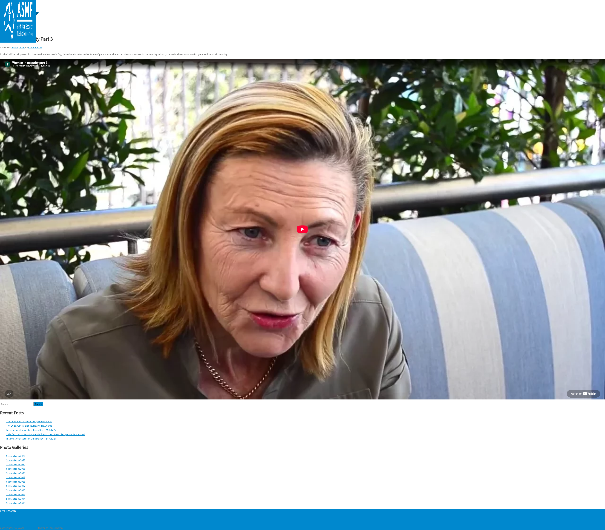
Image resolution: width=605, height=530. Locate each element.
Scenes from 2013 (15, 503)
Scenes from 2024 (15, 455)
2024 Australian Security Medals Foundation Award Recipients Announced (45, 434)
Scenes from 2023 (15, 460)
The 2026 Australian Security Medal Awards (29, 421)
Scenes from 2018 (15, 481)
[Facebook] (1, 519)
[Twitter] (3, 519)
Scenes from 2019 (15, 477)
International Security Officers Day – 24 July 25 (31, 429)
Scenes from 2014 (15, 498)
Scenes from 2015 (15, 494)
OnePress (32, 527)
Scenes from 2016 (15, 490)
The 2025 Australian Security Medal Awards (29, 425)
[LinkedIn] (5, 519)
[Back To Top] (1, 523)
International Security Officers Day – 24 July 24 (31, 438)
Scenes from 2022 (15, 464)
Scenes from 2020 (15, 473)
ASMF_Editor (35, 47)
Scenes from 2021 (15, 468)
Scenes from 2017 (15, 485)
